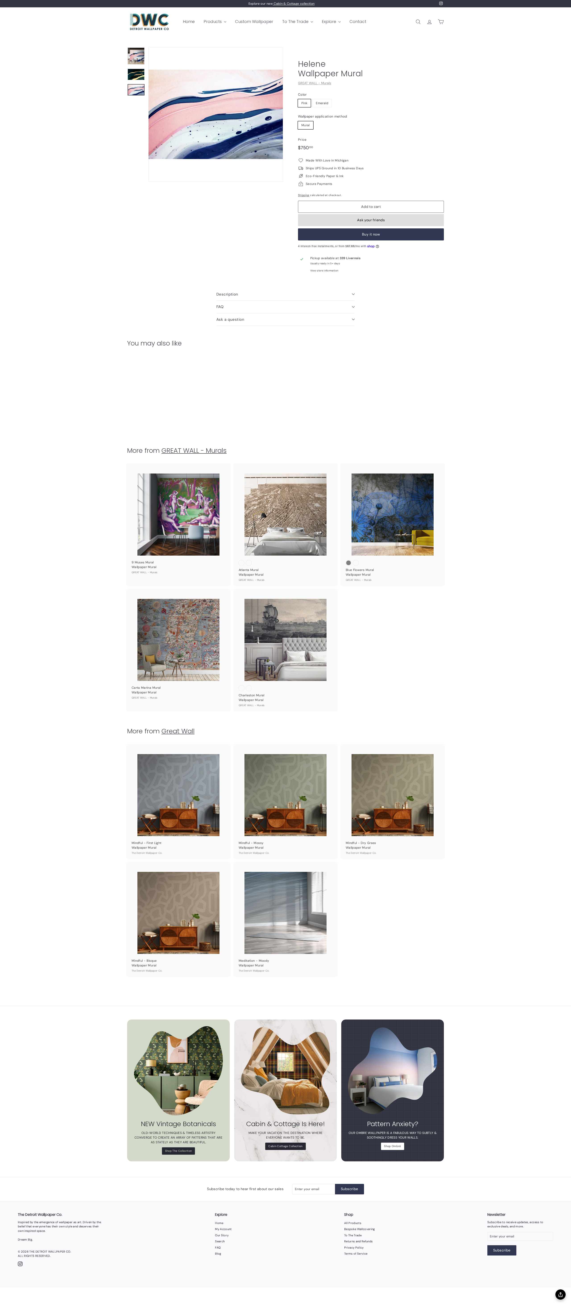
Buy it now (371, 234)
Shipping (303, 195)
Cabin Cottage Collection (285, 1146)
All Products (352, 1223)
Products (213, 21)
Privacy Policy (354, 1247)
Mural (305, 125)
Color (302, 94)
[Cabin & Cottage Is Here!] (285, 1070)
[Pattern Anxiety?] (392, 1070)
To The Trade (296, 21)
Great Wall (177, 731)
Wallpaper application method (322, 116)
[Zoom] (216, 114)
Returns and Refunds (358, 1241)
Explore (329, 21)
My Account (223, 1229)
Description (227, 294)
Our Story (222, 1235)
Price (302, 139)
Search (220, 1241)
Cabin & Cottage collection (293, 4)
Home (189, 21)
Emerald (322, 103)
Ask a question (230, 319)
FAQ (219, 306)
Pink (304, 103)
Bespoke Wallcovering (359, 1229)
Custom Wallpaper (254, 21)
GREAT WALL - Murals (314, 83)
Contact (358, 21)
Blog (218, 1253)
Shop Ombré (392, 1146)
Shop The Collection (178, 1151)
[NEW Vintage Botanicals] (178, 1070)
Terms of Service (356, 1253)
